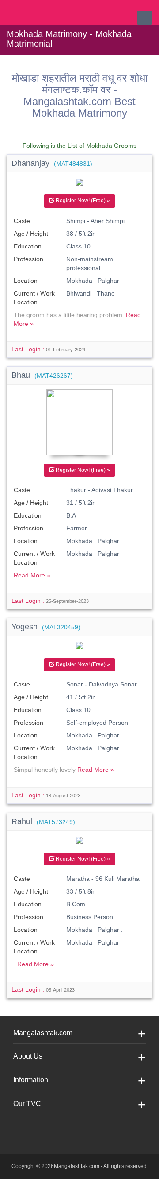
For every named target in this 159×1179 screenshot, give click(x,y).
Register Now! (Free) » (82, 200)
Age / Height (31, 233)
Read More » (32, 575)
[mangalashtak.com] (51, 8)
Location (26, 280)
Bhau (42, 375)
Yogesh (45, 626)
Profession (28, 259)
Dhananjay (51, 163)
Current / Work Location (34, 298)
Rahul (43, 821)
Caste (22, 220)
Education (28, 246)
